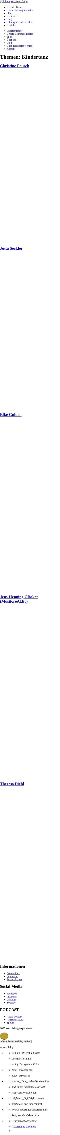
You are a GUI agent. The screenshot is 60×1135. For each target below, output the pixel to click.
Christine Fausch (14, 66)
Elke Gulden (11, 414)
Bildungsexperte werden (19, 22)
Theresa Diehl (12, 784)
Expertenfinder (14, 7)
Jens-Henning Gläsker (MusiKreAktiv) (19, 599)
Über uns (11, 16)
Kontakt (11, 25)
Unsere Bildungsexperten (20, 10)
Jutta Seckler (11, 248)
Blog (9, 19)
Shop (9, 13)
